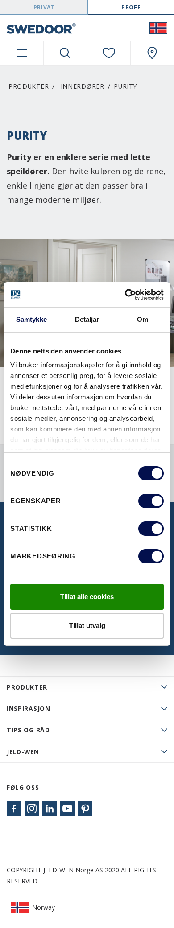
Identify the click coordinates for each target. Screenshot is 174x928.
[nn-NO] (158, 27)
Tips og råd (28, 730)
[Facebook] (14, 808)
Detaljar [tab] (87, 319)
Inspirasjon (28, 708)
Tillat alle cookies (87, 596)
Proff (131, 7)
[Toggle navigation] (22, 53)
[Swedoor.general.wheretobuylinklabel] (152, 53)
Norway (43, 907)
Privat (44, 7)
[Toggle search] (65, 53)
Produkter (28, 86)
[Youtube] (67, 808)
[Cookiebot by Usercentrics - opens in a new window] (125, 294)
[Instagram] (32, 808)
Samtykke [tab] (31, 319)
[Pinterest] (85, 808)
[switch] (151, 501)
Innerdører (82, 86)
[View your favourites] (109, 53)
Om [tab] (142, 319)
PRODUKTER (27, 687)
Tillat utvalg (87, 625)
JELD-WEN (23, 751)
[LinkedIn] (49, 808)
